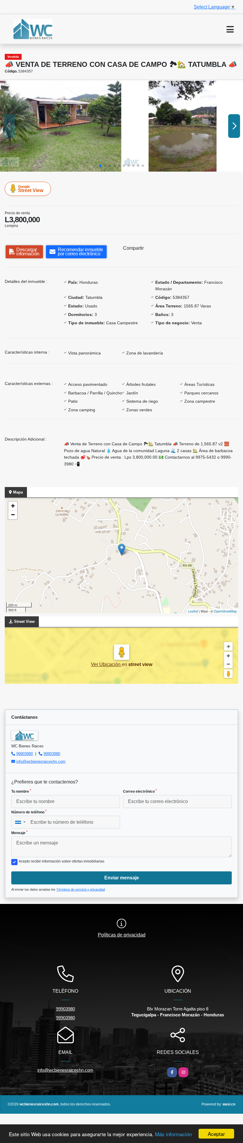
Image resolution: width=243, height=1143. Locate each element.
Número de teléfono (29, 812)
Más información (173, 1134)
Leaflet (193, 611)
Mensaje (19, 832)
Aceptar (216, 1133)
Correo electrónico (140, 791)
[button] (100, 166)
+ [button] (13, 506)
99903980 (24, 754)
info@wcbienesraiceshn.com (40, 761)
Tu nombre (21, 791)
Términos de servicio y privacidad (80, 889)
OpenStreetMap (225, 611)
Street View (30, 189)
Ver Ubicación (106, 664)
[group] (60, 126)
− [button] (13, 514)
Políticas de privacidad (122, 934)
